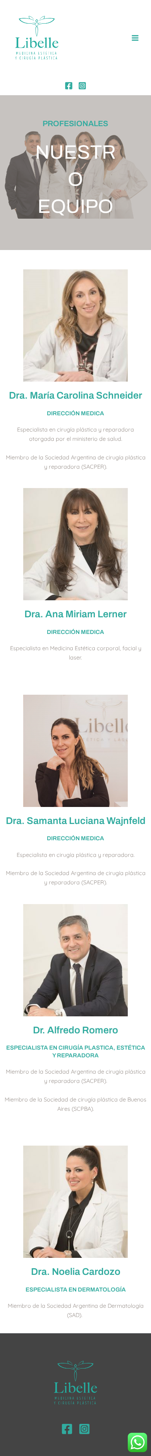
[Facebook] (69, 86)
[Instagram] (82, 86)
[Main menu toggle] (135, 38)
